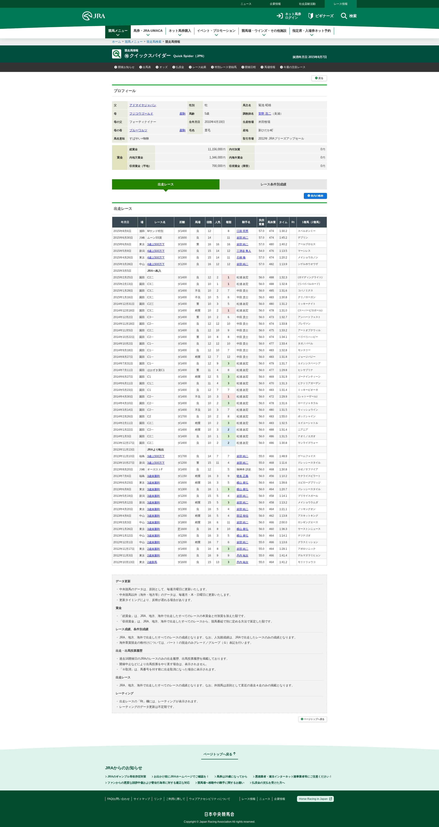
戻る (320, 78)
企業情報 (275, 3)
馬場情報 (269, 67)
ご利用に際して (175, 799)
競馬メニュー (118, 30)
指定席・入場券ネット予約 (311, 30)
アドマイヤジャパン (142, 105)
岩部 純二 (242, 237)
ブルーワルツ (138, 130)
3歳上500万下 (156, 244)
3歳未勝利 (153, 476)
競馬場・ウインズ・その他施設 (264, 30)
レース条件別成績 (273, 184)
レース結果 (199, 67)
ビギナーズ (324, 16)
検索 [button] (353, 16)
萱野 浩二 (264, 113)
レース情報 (341, 3)
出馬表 (147, 67)
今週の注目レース (294, 67)
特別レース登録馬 (226, 67)
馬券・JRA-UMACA (148, 30)
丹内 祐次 (242, 555)
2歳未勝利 (153, 542)
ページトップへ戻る (314, 719)
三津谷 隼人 (244, 251)
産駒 (182, 113)
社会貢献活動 (307, 3)
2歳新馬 (152, 562)
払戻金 (180, 67)
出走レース (166, 184)
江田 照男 (242, 231)
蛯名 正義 (242, 476)
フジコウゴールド (141, 113)
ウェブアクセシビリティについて (209, 799)
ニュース (246, 3)
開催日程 (250, 67)
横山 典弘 (242, 482)
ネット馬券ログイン (293, 16)
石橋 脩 (241, 257)
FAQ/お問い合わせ (118, 799)
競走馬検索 (154, 41)
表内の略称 (317, 195)
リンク (158, 799)
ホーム (116, 41)
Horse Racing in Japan (313, 799)
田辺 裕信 (242, 515)
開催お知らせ (126, 67)
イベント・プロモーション (216, 30)
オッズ (163, 67)
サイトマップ (142, 799)
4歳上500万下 (156, 251)
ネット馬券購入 (180, 30)
